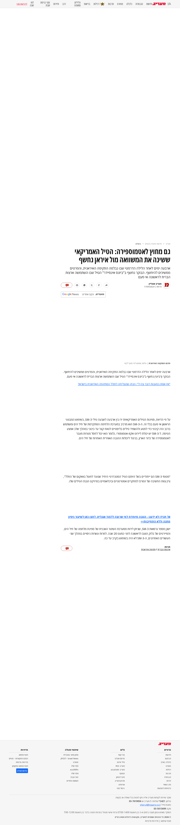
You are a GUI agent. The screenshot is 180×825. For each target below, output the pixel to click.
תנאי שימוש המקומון (20, 766)
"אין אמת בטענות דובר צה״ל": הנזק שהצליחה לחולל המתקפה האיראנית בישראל (124, 384)
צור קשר (121, 754)
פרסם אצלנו (120, 758)
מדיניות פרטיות (22, 762)
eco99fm (74, 769)
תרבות (111, 4)
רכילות (96, 4)
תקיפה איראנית (148, 549)
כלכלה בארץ (166, 762)
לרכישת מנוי (21, 4)
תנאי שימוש (23, 754)
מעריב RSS (120, 766)
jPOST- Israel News (69, 758)
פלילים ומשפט (77, 4)
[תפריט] (169, 4)
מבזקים (168, 758)
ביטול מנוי (121, 788)
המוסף (122, 773)
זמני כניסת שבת (45, 4)
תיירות (56, 4)
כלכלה (129, 4)
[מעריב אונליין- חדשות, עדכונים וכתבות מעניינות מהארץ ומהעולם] (159, 4)
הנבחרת (139, 4)
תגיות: (167, 547)
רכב (64, 4)
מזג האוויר (167, 784)
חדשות (149, 4)
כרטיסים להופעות (164, 788)
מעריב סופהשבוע (118, 769)
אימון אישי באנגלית (70, 754)
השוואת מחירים (72, 780)
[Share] (106, 285)
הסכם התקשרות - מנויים (18, 758)
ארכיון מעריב (120, 780)
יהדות (168, 780)
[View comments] (66, 285)
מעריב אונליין (155, 283)
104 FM (74, 773)
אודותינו (122, 784)
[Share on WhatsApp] (84, 285)
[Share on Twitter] (91, 285)
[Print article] (77, 285)
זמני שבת (74, 777)
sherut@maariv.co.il (150, 804)
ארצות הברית (164, 549)
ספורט (120, 4)
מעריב (168, 243)
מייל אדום (121, 762)
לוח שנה (32, 4)
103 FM (74, 766)
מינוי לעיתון (120, 777)
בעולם (138, 243)
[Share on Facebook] (99, 285)
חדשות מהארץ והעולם (153, 243)
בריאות (87, 4)
